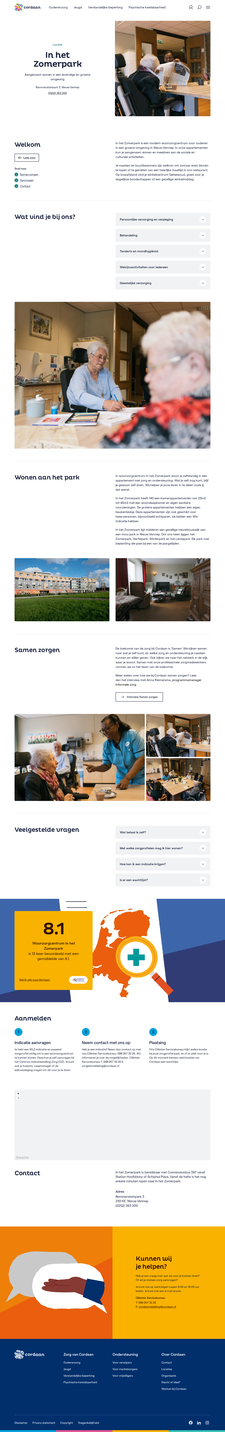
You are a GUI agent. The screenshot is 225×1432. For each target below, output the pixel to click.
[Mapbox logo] (22, 1157)
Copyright (66, 1422)
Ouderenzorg (72, 1362)
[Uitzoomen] (18, 1098)
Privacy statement (43, 1422)
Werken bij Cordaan (173, 1388)
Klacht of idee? (170, 1382)
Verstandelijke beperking (79, 1375)
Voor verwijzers (122, 1362)
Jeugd (67, 1369)
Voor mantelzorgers (124, 1369)
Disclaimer (21, 1422)
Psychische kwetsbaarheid (80, 1382)
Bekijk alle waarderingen (34, 979)
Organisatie (168, 1375)
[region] (112, 1125)
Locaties (166, 1369)
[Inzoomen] (18, 1093)
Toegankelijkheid (88, 1422)
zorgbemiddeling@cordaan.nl (157, 1306)
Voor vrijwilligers (122, 1375)
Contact (166, 1362)
